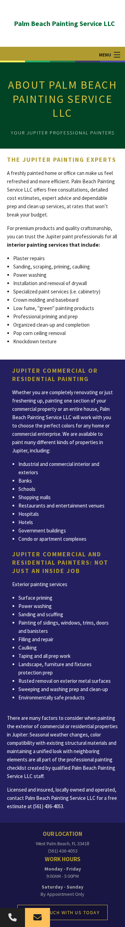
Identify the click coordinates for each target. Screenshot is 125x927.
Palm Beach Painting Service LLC (64, 23)
